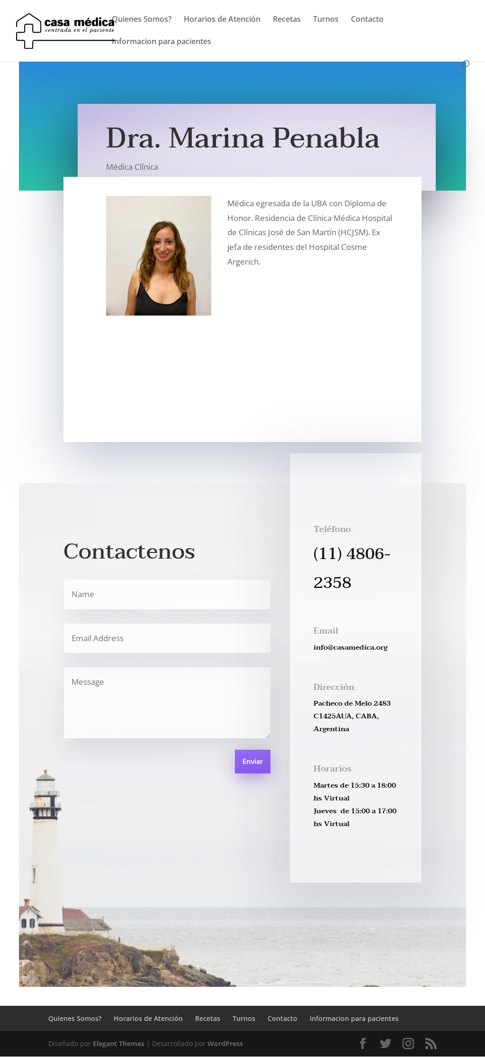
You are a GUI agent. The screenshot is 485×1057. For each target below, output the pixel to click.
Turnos (326, 20)
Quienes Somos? (141, 20)
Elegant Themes (118, 1043)
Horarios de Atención (222, 20)
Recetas (287, 20)
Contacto (367, 20)
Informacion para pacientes (161, 42)
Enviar (252, 762)
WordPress (225, 1043)
